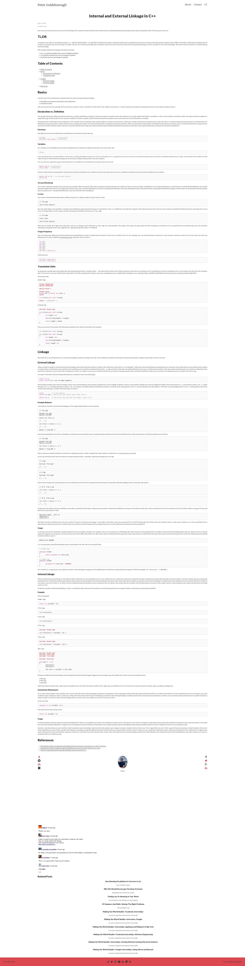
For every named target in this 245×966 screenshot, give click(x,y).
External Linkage (49, 81)
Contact (198, 4)
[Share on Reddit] (39, 760)
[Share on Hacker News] (39, 768)
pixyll (230, 961)
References (44, 86)
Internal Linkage (48, 83)
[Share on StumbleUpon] (39, 764)
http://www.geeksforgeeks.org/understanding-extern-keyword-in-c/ (63, 750)
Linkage (43, 79)
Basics (42, 71)
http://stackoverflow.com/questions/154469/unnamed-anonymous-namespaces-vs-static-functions (73, 746)
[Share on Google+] (206, 764)
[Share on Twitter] (206, 760)
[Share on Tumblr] (39, 757)
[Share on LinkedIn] (206, 768)
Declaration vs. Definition (51, 73)
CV (205, 4)
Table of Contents (46, 69)
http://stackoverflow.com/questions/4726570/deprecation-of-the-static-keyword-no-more (70, 748)
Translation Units (49, 75)
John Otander (237, 961)
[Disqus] (122, 799)
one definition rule (66, 237)
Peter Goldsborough (52, 5)
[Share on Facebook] (206, 757)
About (188, 4)
